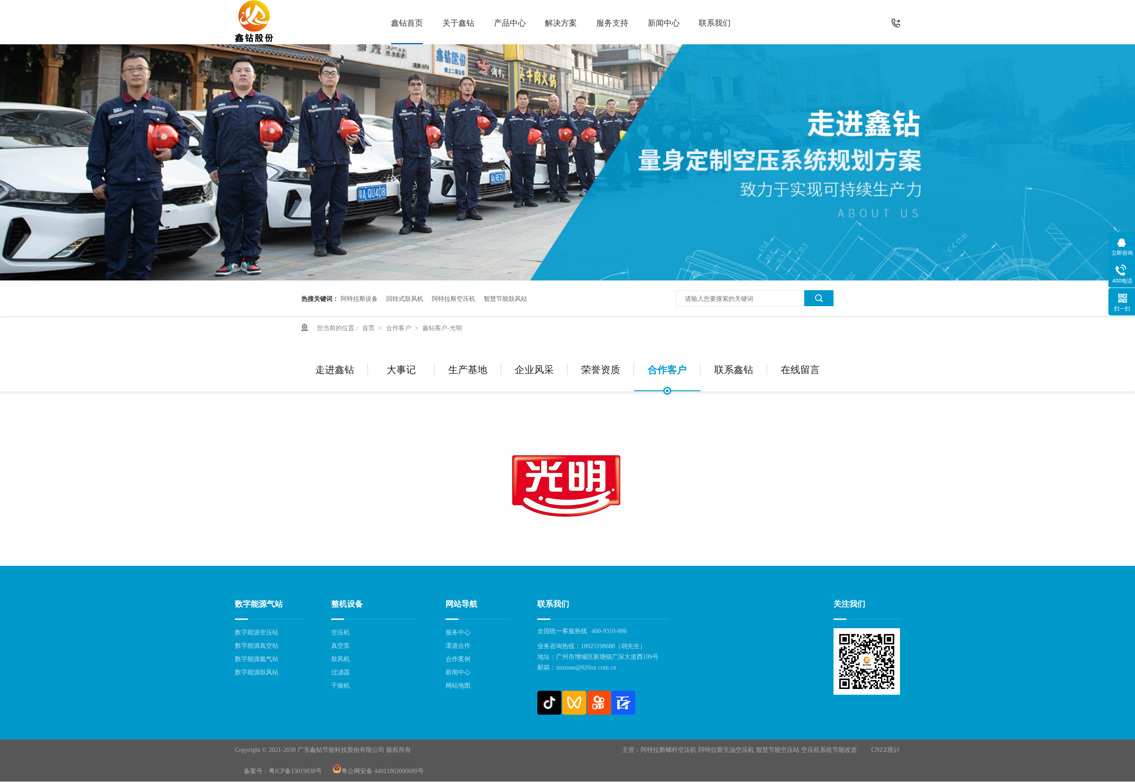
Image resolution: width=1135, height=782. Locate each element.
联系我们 (715, 22)
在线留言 (800, 369)
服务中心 (458, 632)
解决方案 (561, 22)
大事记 (401, 369)
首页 (369, 327)
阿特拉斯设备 (359, 298)
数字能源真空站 (256, 645)
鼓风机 (340, 659)
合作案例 (458, 659)
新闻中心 (664, 22)
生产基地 (467, 369)
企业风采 (534, 369)
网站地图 (458, 685)
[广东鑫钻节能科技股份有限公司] (254, 22)
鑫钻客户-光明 (442, 327)
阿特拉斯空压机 (453, 298)
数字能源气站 (259, 603)
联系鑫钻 (733, 369)
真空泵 (340, 645)
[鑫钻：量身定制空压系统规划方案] (567, 277)
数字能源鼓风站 (256, 672)
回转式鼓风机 (404, 298)
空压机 (340, 632)
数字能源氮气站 (256, 659)
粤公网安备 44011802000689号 (382, 771)
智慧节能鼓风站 (505, 298)
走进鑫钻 (334, 369)
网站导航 (461, 603)
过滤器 (340, 672)
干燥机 (340, 685)
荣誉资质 (600, 369)
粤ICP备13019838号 (295, 771)
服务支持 (612, 22)
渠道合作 (458, 645)
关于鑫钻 (458, 22)
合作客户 (399, 327)
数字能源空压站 (256, 632)
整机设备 (347, 603)
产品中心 (510, 22)
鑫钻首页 (407, 22)
